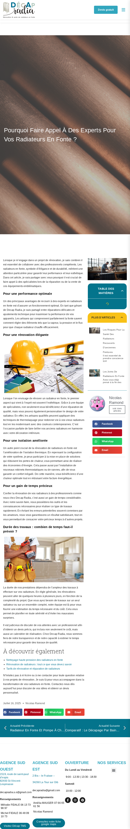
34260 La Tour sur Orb (45, 782)
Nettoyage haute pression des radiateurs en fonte (34, 660)
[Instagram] (75, 800)
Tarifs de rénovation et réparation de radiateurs (33, 668)
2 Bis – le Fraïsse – (43, 775)
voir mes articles (117, 409)
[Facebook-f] (68, 800)
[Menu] (123, 10)
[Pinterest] (82, 800)
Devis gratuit (106, 9)
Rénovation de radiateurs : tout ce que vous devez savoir (39, 664)
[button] (12, 712)
